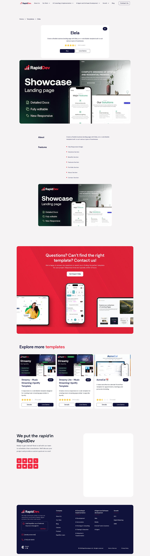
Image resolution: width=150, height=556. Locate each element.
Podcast (58, 531)
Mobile (96, 522)
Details (29, 405)
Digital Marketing (118, 520)
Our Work (58, 520)
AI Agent (97, 529)
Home (21, 19)
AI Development (80, 518)
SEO (115, 516)
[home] (25, 3)
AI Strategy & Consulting (82, 526)
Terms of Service (112, 548)
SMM (115, 524)
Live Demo (83, 51)
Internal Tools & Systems (102, 526)
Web (96, 518)
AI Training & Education (81, 529)
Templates (30, 19)
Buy (67, 51)
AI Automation (79, 522)
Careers (58, 527)
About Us (37, 3)
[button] (46, 3)
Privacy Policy (124, 548)
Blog (113, 3)
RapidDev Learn (60, 535)
